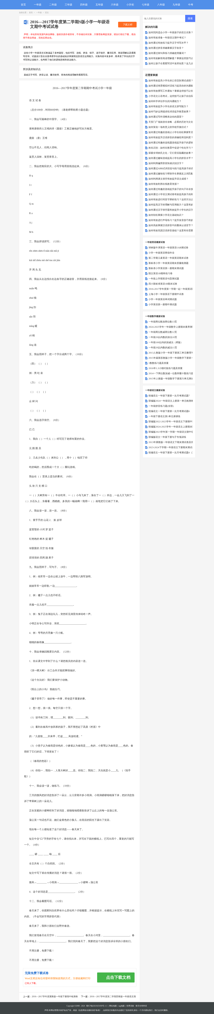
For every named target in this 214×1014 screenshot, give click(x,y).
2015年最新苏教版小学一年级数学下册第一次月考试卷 (177, 358)
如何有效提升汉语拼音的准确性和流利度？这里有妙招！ (178, 137)
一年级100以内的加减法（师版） (166, 342)
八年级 (161, 4)
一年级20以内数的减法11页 (163, 347)
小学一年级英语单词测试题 (163, 299)
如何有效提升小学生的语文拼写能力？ (168, 106)
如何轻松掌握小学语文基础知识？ (166, 215)
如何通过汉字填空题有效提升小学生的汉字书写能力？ (177, 210)
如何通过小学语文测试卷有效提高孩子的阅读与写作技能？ (179, 194)
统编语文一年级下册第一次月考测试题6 (169, 411)
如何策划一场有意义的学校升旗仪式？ (168, 127)
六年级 (114, 4)
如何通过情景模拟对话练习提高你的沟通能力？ (173, 85)
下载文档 (127, 24)
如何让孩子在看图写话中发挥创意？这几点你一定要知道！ (179, 63)
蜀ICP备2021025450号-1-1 (96, 1006)
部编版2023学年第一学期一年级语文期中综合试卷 (175, 432)
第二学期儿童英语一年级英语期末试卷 (168, 258)
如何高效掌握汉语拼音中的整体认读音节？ (171, 225)
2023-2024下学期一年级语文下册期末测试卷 (172, 447)
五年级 (99, 4)
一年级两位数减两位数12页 (163, 332)
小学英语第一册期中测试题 (163, 304)
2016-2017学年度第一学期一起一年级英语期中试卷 (175, 289)
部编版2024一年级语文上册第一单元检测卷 (171, 401)
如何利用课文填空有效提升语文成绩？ (168, 179)
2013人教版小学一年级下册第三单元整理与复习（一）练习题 (180, 352)
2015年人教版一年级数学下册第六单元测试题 (172, 378)
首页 (23, 4)
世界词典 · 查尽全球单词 (136, 1006)
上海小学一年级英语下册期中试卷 (166, 294)
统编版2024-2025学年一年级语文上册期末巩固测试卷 (176, 426)
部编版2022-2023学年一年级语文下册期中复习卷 (174, 421)
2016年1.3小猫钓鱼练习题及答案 (166, 368)
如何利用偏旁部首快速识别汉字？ (166, 163)
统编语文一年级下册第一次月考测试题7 (169, 395)
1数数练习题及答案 (159, 363)
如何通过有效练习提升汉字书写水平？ (168, 43)
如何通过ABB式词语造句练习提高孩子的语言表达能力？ (178, 168)
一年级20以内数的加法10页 (163, 337)
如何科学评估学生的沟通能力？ (165, 101)
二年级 (53, 4)
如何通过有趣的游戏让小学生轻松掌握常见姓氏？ (174, 132)
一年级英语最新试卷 (155, 242)
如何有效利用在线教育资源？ (164, 184)
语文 (47, 12)
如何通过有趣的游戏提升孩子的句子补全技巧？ (173, 189)
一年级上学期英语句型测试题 (164, 278)
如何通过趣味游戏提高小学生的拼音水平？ (171, 158)
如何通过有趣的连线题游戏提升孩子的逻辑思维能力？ (177, 142)
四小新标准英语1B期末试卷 (163, 284)
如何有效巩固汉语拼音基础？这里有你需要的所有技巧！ (178, 230)
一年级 (37, 4)
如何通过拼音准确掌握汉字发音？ (166, 48)
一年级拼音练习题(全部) (161, 406)
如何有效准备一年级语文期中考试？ (167, 37)
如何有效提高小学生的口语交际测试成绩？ (171, 80)
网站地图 (113, 1006)
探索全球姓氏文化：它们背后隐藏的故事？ (171, 153)
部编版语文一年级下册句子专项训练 (167, 437)
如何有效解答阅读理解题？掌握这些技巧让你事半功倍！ (178, 58)
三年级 (68, 4)
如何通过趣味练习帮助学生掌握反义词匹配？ (172, 173)
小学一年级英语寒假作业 (161, 253)
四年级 (84, 4)
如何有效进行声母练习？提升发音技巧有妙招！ (173, 220)
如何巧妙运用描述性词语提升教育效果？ (170, 111)
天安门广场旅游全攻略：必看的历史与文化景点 (173, 122)
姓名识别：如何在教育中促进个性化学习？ (171, 148)
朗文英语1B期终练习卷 (160, 273)
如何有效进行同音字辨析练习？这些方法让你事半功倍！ (178, 199)
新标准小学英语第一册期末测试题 (166, 268)
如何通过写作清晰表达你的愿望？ (166, 116)
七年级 (145, 4)
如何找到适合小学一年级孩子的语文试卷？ (171, 32)
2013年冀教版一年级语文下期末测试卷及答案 (172, 442)
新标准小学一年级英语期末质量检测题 (168, 263)
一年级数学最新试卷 (155, 316)
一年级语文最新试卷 (155, 390)
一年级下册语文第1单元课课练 (164, 416)
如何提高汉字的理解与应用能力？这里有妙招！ (173, 204)
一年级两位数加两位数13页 (163, 321)
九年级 (176, 4)
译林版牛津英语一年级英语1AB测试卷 (168, 247)
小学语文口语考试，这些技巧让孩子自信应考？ (173, 96)
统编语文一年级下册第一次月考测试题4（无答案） (175, 452)
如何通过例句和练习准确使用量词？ (167, 53)
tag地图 (122, 1006)
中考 (190, 4)
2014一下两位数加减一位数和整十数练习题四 (172, 373)
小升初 (130, 4)
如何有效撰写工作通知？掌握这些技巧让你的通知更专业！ (179, 91)
